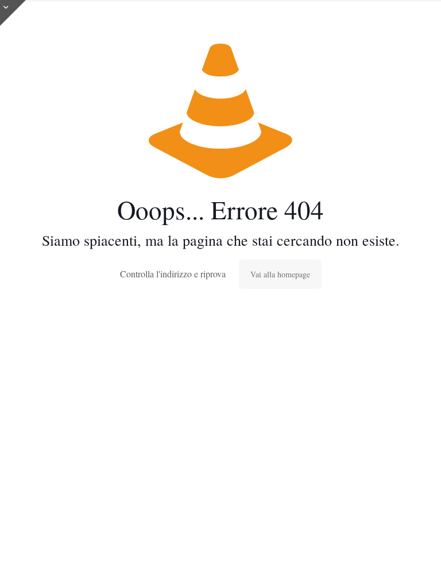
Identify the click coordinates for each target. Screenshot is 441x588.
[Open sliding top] (13, 13)
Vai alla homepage (280, 274)
